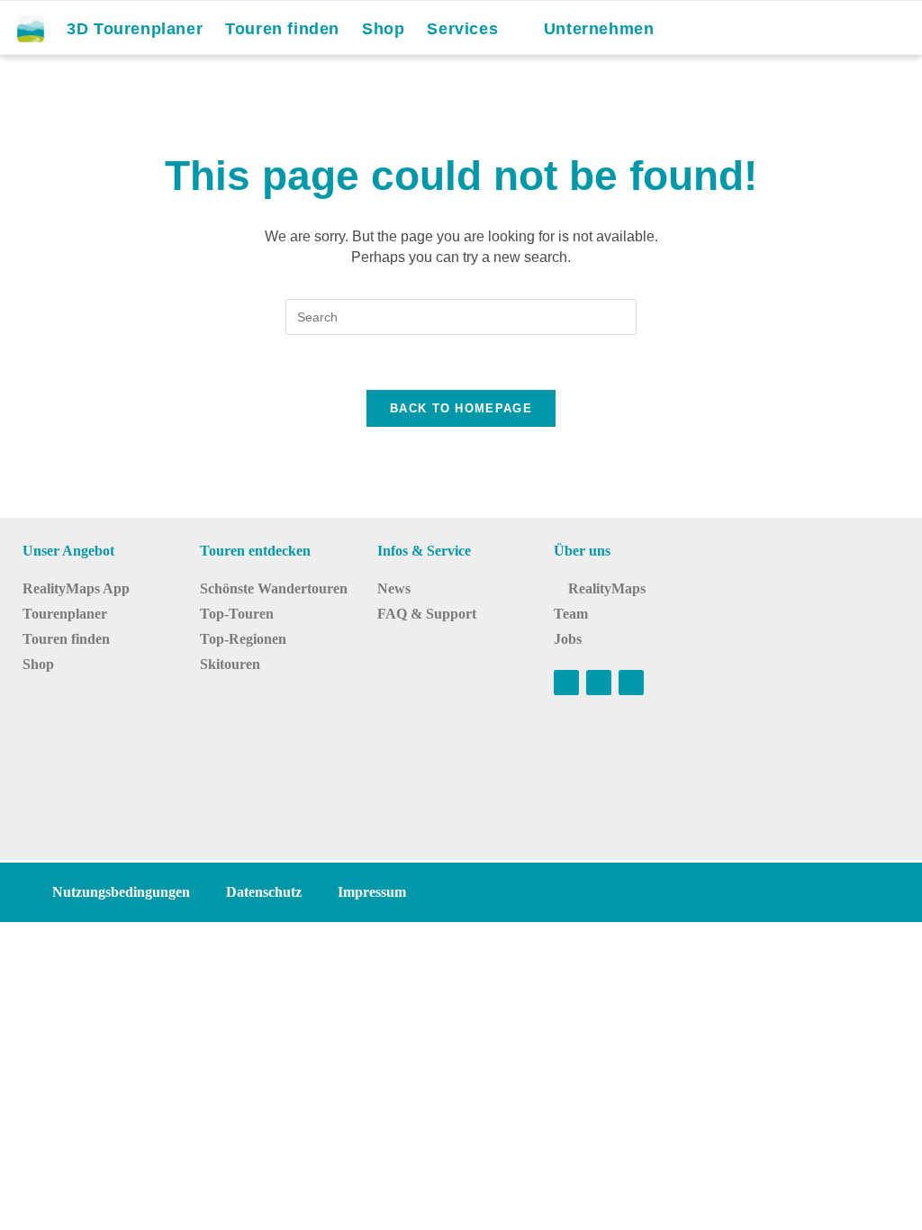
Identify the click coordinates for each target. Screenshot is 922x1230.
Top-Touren (237, 613)
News (394, 588)
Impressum (372, 892)
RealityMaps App (76, 588)
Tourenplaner (65, 613)
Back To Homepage (461, 408)
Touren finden (66, 639)
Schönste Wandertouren (274, 588)
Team (571, 613)
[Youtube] (566, 682)
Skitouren (230, 664)
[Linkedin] (631, 682)
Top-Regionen (243, 639)
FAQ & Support (426, 613)
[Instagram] (598, 682)
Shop (38, 664)
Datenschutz (264, 892)
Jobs (568, 639)
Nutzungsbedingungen (121, 892)
